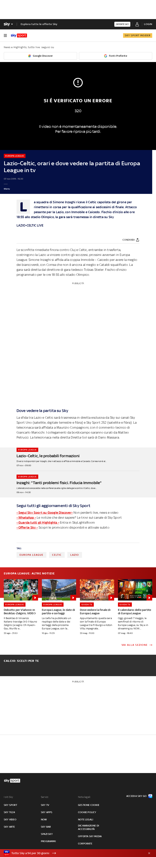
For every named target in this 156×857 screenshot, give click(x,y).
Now (44, 819)
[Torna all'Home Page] (19, 35)
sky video (10, 819)
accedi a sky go (136, 796)
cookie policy (87, 812)
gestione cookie (88, 805)
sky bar (46, 826)
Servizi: (45, 797)
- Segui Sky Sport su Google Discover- (45, 512)
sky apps (47, 812)
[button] (72, 853)
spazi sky (47, 834)
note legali (85, 819)
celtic (57, 554)
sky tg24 (9, 812)
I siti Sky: (8, 797)
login (148, 24)
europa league (31, 554)
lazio (74, 554)
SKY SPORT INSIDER (137, 35)
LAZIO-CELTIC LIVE (30, 225)
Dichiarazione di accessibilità (88, 827)
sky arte (9, 826)
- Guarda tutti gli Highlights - (38, 522)
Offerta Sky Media (90, 836)
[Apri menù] (5, 35)
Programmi (48, 841)
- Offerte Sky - (27, 527)
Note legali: (84, 797)
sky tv (45, 805)
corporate (85, 843)
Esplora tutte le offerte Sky (39, 24)
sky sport (10, 805)
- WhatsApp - (26, 517)
